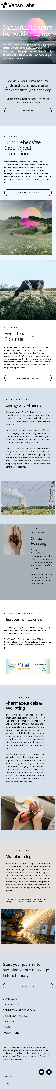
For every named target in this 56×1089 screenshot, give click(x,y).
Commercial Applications (19, 1010)
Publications (11, 1032)
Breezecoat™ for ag (15, 1015)
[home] (23, 5)
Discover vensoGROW (28, 193)
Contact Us (28, 986)
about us (8, 1021)
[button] (52, 5)
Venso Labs (10, 998)
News (6, 1027)
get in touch (28, 111)
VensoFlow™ (11, 1004)
